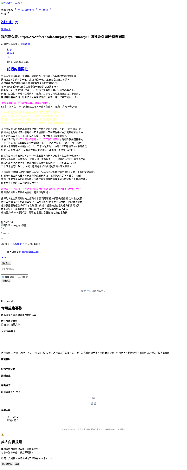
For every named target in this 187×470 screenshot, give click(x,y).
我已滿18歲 (7, 464)
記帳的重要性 (17, 69)
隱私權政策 (110, 429)
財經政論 (25, 44)
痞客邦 (15, 244)
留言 (22, 244)
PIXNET (71, 429)
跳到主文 (6, 29)
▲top (3, 257)
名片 (9, 57)
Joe (2, 228)
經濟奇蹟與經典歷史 (29, 252)
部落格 (10, 53)
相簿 (9, 49)
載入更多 (6, 263)
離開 (17, 464)
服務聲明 (121, 429)
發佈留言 (6, 281)
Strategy (9, 21)
